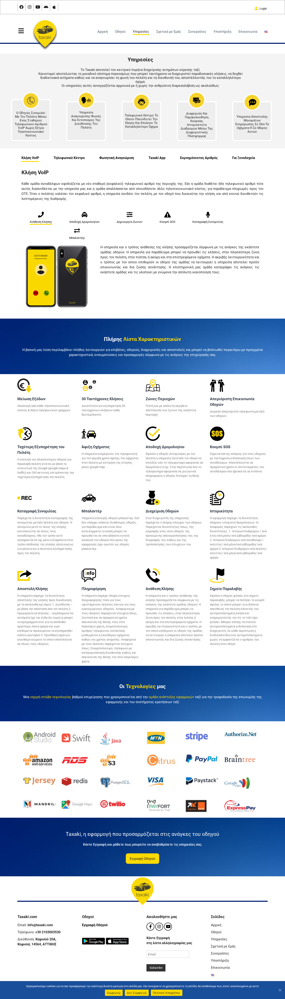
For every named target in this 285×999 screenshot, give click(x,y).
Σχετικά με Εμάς (168, 32)
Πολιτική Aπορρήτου (166, 992)
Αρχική (102, 32)
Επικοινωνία (247, 32)
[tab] (30, 157)
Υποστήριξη (222, 32)
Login (262, 8)
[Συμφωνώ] (280, 990)
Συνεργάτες (197, 32)
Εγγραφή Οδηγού (95, 925)
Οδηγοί (120, 32)
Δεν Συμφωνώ (137, 992)
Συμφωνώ (114, 992)
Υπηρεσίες (141, 32)
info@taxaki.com (40, 925)
